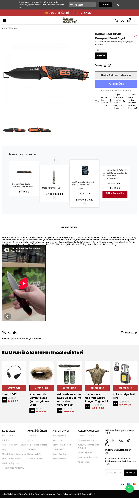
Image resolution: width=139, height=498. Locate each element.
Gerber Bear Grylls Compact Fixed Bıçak (22, 185)
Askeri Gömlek (59, 458)
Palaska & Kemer (86, 435)
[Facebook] (107, 440)
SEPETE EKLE (13, 388)
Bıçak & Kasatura (86, 440)
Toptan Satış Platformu (13, 468)
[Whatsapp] (107, 444)
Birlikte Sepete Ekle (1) (115, 194)
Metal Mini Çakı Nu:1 (51, 188)
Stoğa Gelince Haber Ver (116, 75)
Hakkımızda (7, 435)
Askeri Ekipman (9, 28)
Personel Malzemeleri (88, 457)
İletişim (5, 440)
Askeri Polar (58, 440)
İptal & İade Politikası (11, 458)
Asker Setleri (83, 462)
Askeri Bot (32, 435)
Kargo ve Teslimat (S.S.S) (14, 444)
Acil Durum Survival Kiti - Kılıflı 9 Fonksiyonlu (83, 183)
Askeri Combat (60, 454)
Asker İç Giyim (59, 435)
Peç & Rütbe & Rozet (37, 444)
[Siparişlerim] (122, 20)
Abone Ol (130, 472)
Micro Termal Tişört (62, 444)
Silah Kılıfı (31, 449)
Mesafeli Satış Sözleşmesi (14, 454)
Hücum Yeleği (34, 454)
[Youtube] (121, 440)
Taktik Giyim (58, 449)
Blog (4, 449)
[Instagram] (114, 440)
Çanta (30, 440)
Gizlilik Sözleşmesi (10, 463)
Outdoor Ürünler (35, 458)
